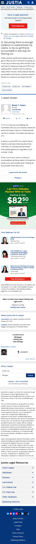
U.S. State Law (8, 492)
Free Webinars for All (10, 232)
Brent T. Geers (19, 105)
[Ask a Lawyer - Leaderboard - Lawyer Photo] (4, 352)
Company (18, 526)
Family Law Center (18, 307)
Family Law (28, 7)
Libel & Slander (28, 36)
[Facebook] (13, 513)
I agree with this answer (18, 172)
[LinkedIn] (8, 513)
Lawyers (4, 325)
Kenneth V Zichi (8, 346)
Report (19, 178)
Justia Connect (18, 518)
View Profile (15, 112)
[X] (25, 513)
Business (6, 477)
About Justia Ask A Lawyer (12, 315)
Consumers (5, 319)
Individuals (7, 472)
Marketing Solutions (11, 502)
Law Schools (7, 482)
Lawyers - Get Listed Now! (18, 381)
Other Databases (9, 497)
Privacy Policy (18, 536)
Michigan (20, 7)
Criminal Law (29, 34)
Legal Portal (18, 522)
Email (30, 118)
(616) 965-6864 (16, 110)
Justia (3, 7)
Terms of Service (18, 533)
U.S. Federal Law (9, 487)
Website (7, 118)
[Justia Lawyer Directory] (28, 513)
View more (30, 359)
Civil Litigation (16, 36)
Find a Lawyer (7, 366)
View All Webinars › (18, 279)
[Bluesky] (22, 513)
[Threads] (19, 513)
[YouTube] (11, 513)
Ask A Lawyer (11, 7)
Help (18, 529)
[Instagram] (16, 513)
